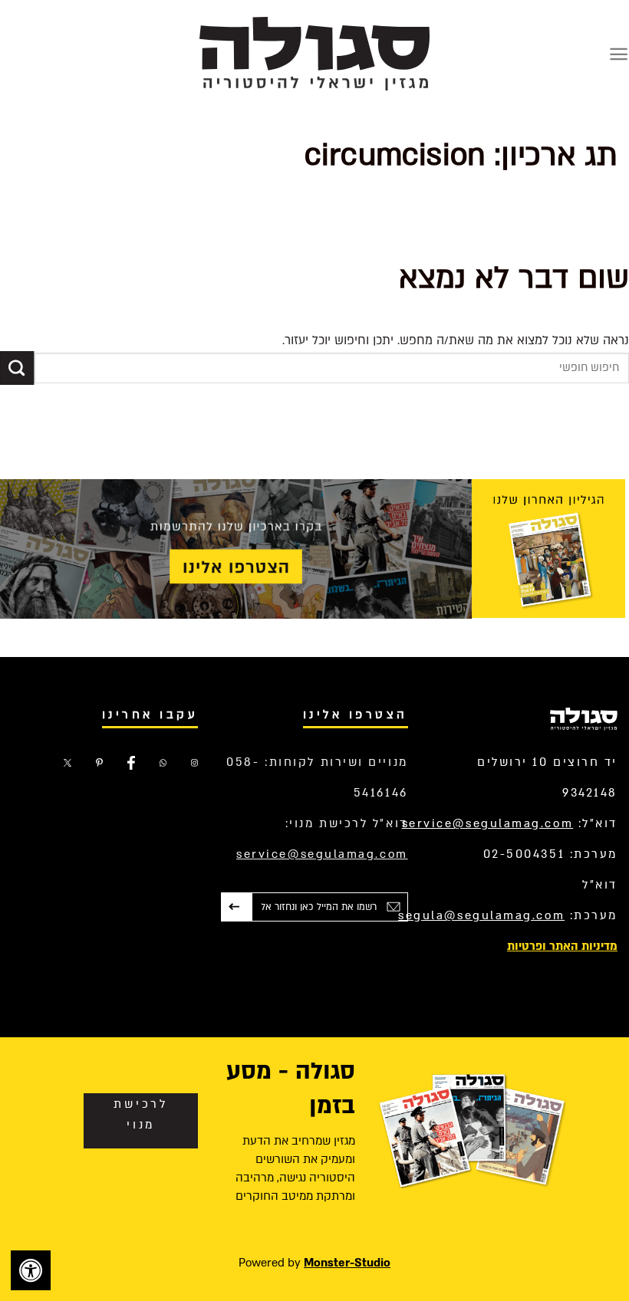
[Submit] (17, 368)
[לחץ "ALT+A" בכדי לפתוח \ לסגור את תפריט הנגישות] (31, 1270)
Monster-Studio (347, 1262)
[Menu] (618, 54)
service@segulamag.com (488, 823)
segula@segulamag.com (481, 915)
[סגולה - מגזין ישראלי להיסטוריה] (314, 53)
